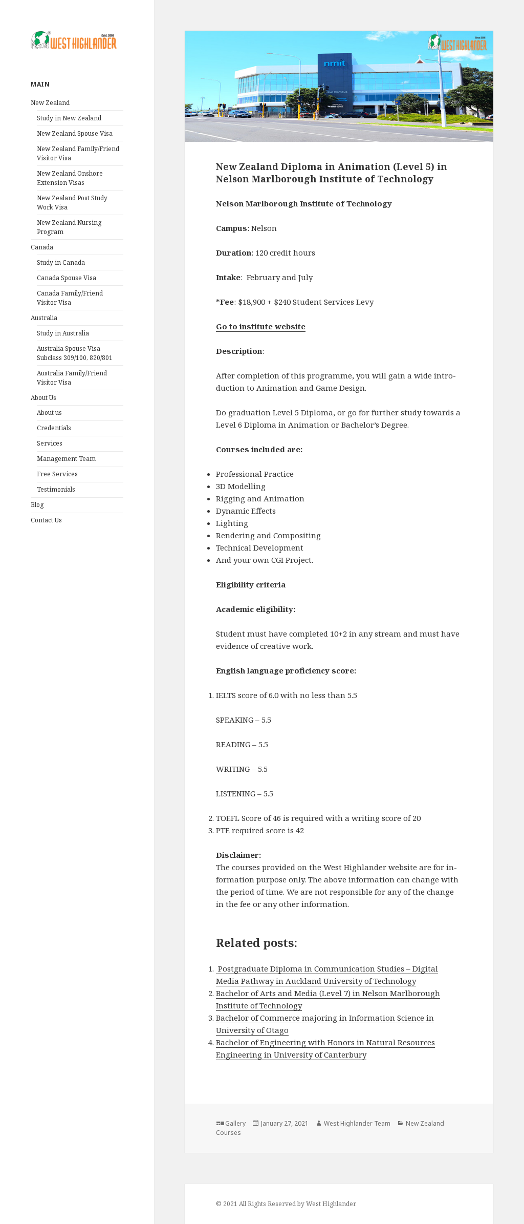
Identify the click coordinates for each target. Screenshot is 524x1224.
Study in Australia (63, 333)
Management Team (66, 458)
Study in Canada (61, 262)
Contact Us (46, 520)
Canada (42, 247)
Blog (37, 504)
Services (49, 443)
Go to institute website (260, 326)
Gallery (235, 1123)
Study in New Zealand (69, 118)
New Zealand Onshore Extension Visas (70, 178)
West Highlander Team (357, 1123)
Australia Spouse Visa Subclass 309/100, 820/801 (75, 353)
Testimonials (56, 489)
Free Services (57, 474)
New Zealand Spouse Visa (75, 133)
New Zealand (50, 102)
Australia (44, 317)
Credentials (54, 428)
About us (49, 412)
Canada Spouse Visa (66, 277)
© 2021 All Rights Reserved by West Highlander (286, 1203)
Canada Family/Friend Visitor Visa (70, 298)
